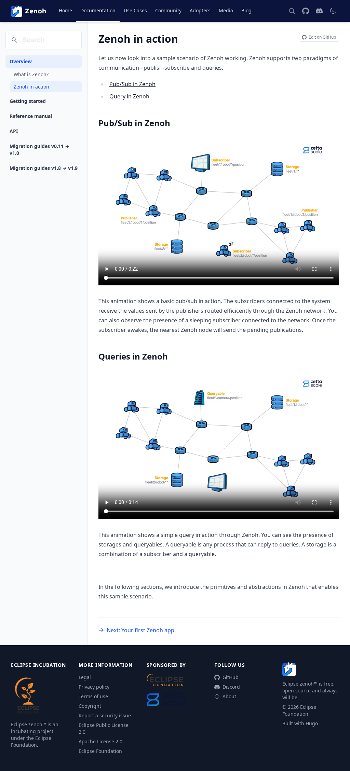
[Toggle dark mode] (333, 11)
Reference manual (31, 116)
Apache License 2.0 (100, 741)
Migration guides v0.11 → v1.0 (39, 149)
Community (168, 10)
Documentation (98, 10)
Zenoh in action (31, 86)
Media (226, 10)
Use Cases (135, 10)
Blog (246, 10)
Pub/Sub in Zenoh (132, 84)
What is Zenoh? (31, 74)
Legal (85, 677)
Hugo (312, 723)
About (229, 696)
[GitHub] (305, 11)
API (14, 131)
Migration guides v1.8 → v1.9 (44, 168)
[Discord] (319, 11)
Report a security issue (105, 715)
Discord (231, 687)
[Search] (292, 11)
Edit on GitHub (322, 37)
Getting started (28, 101)
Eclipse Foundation (100, 751)
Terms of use (93, 696)
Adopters (200, 10)
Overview (21, 61)
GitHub (231, 677)
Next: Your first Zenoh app (140, 630)
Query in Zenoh (129, 96)
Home (65, 10)
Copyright (90, 706)
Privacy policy (94, 687)
